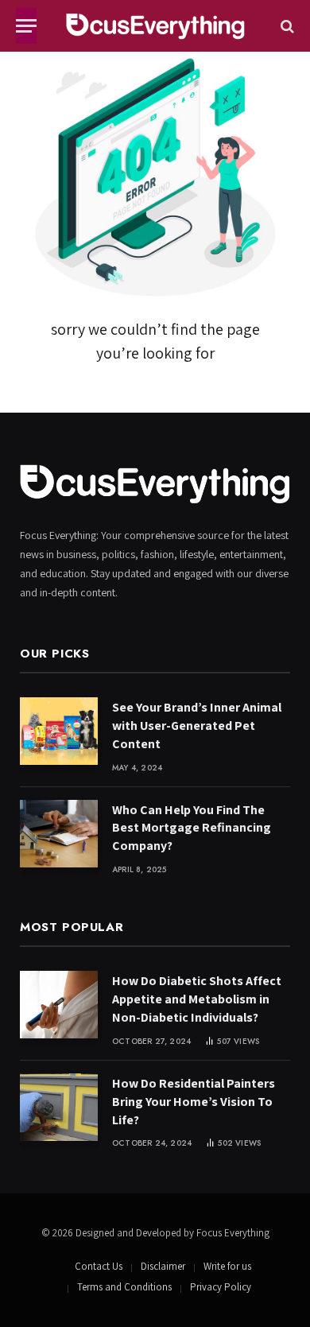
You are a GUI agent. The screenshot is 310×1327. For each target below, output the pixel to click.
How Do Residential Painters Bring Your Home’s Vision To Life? (193, 1101)
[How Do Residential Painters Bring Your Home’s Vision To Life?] (59, 1107)
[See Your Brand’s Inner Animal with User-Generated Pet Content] (59, 731)
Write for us (227, 1266)
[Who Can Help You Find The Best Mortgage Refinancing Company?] (59, 833)
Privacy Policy (220, 1287)
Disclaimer (163, 1266)
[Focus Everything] (155, 26)
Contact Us (98, 1266)
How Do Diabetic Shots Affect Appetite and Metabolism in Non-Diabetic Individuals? (196, 999)
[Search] (285, 26)
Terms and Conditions (124, 1287)
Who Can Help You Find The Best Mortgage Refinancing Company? (191, 828)
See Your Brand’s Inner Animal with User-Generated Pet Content (196, 725)
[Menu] (26, 26)
